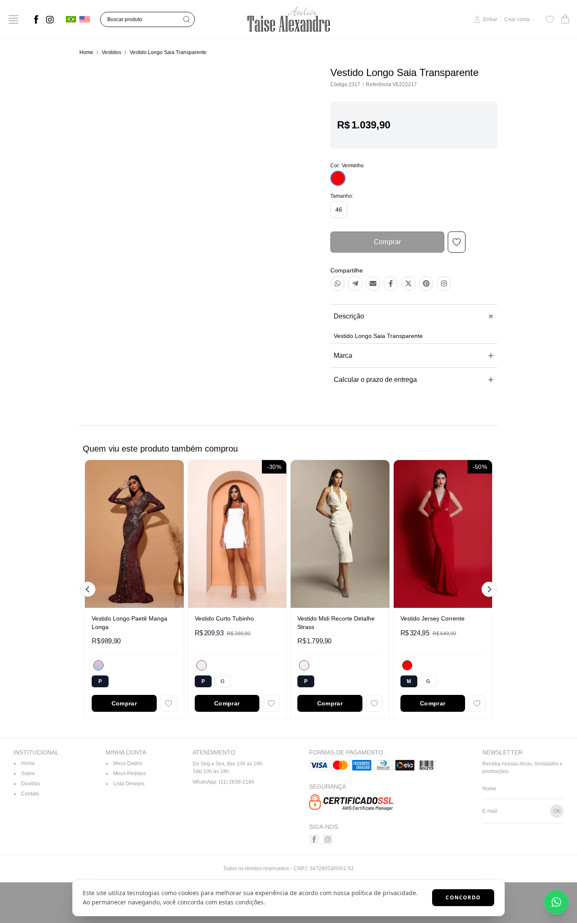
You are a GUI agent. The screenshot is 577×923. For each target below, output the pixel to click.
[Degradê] (98, 665)
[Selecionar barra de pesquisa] (186, 19)
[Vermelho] (407, 665)
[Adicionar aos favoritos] (168, 703)
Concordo (463, 897)
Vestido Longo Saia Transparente (168, 52)
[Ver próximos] (488, 589)
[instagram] (50, 19)
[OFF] (201, 665)
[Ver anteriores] (89, 589)
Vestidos (111, 52)
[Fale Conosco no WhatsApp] (556, 902)
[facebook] (36, 19)
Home (86, 52)
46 (338, 209)
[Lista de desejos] (550, 19)
